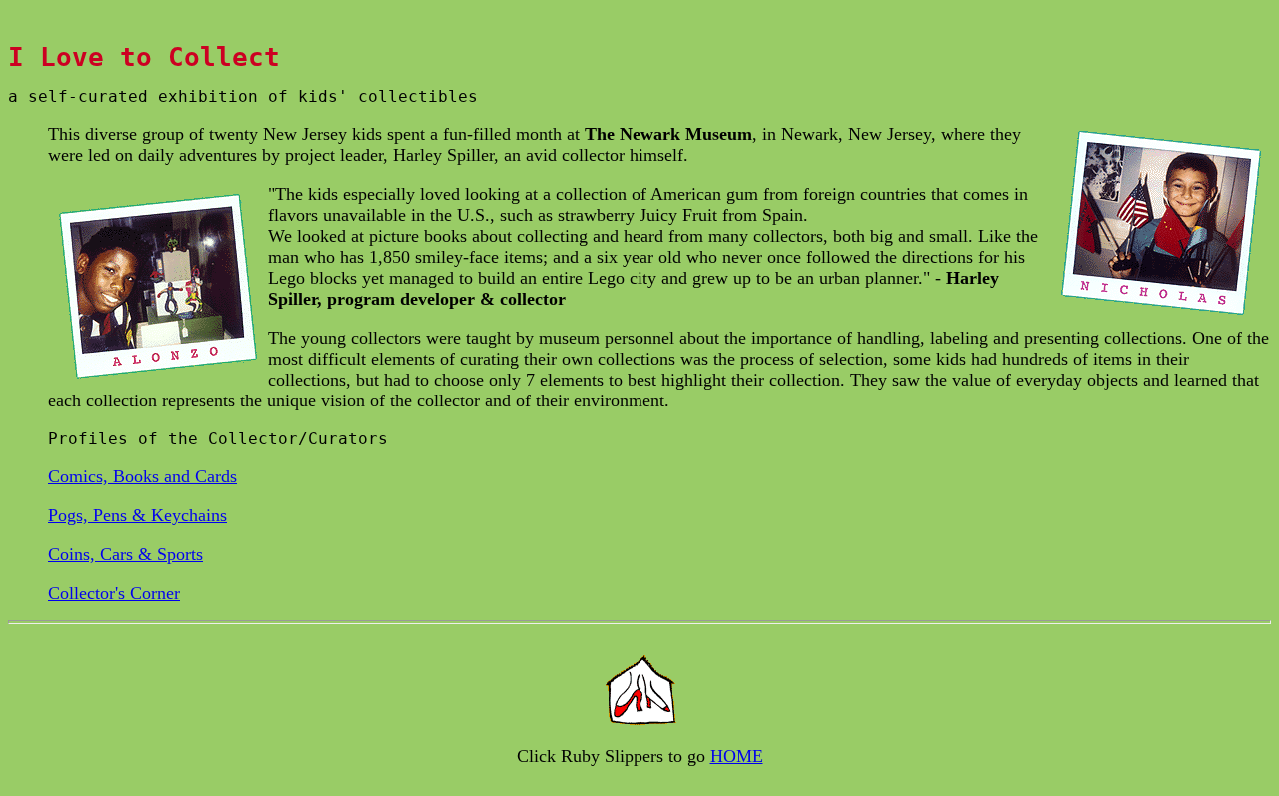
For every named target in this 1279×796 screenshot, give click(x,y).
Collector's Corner (114, 593)
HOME (736, 756)
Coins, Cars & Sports (125, 554)
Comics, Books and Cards (142, 476)
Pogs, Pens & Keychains (137, 515)
